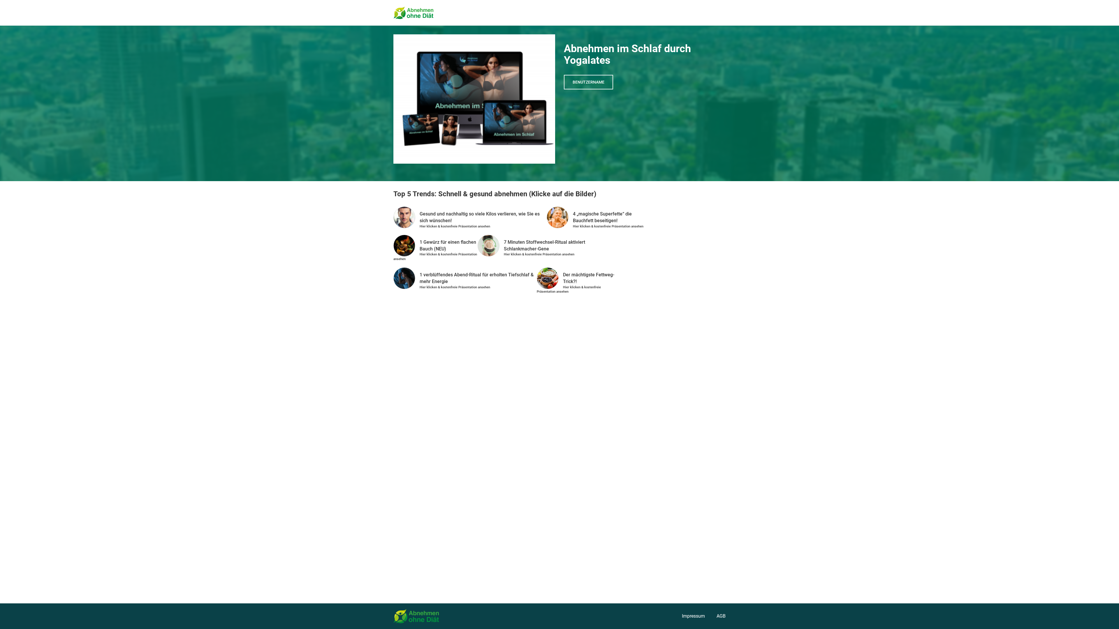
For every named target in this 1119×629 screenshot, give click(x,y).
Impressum (693, 616)
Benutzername (588, 82)
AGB (721, 616)
